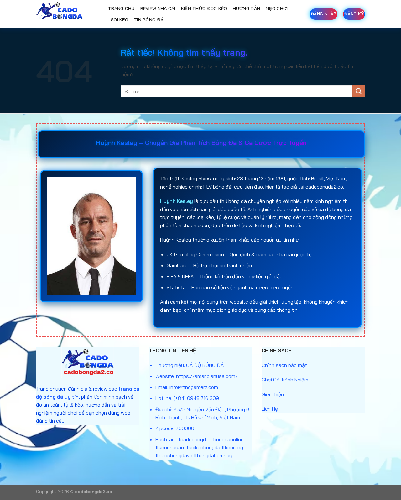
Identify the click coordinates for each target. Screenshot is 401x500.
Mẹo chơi (277, 8)
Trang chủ (121, 8)
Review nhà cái (157, 8)
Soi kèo (119, 20)
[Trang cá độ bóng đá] (67, 14)
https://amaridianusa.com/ (207, 376)
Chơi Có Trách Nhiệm (285, 379)
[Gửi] (358, 91)
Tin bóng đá (148, 20)
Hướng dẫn (246, 8)
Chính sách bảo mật (284, 365)
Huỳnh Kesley (176, 201)
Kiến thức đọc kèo (204, 8)
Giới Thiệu (273, 394)
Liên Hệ (270, 409)
